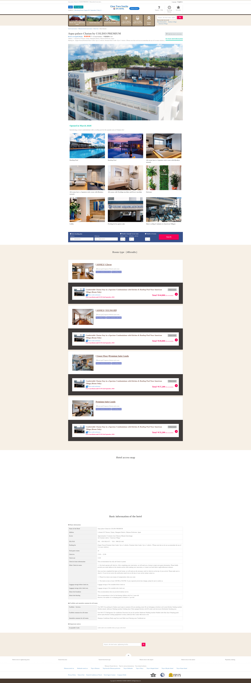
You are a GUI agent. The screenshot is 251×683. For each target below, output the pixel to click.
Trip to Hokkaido (128, 668)
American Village (163, 23)
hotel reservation (72, 28)
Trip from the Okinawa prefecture (111, 668)
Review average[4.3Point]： (76, 36)
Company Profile (121, 675)
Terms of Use (81, 675)
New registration (78, 7)
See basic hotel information (174, 38)
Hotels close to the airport (146, 659)
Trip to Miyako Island (167, 668)
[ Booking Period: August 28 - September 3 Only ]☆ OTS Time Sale (92, 10)
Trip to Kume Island (181, 668)
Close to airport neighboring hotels (126, 21)
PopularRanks (149, 23)
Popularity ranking (230, 659)
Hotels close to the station (188, 659)
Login (70, 7)
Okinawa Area (134, 8)
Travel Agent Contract (109, 675)
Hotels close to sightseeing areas (77, 23)
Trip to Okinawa (95, 668)
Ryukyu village (172, 22)
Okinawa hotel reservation (85, 28)
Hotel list (96, 28)
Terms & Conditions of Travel (94, 675)
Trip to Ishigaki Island (152, 668)
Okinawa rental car (69, 668)
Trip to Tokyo (139, 668)
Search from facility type (111, 22)
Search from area (94, 22)
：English (177, 2)
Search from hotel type (105, 659)
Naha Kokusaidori (162, 22)
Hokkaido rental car (82, 668)
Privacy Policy (72, 675)
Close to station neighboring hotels (137, 21)
